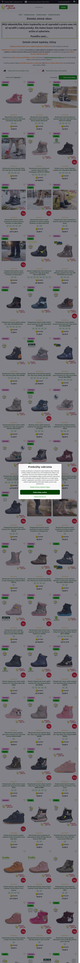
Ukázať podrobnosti (40, 496)
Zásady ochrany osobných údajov (40, 487)
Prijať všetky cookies (40, 492)
